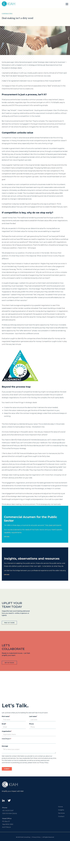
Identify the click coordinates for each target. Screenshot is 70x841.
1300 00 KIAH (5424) (9, 813)
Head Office (6, 818)
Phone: (4, 808)
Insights (61, 810)
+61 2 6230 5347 (7, 810)
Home (60, 807)
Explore (6, 536)
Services (61, 813)
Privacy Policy (36, 837)
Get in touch (9, 662)
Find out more (9, 622)
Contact (61, 816)
